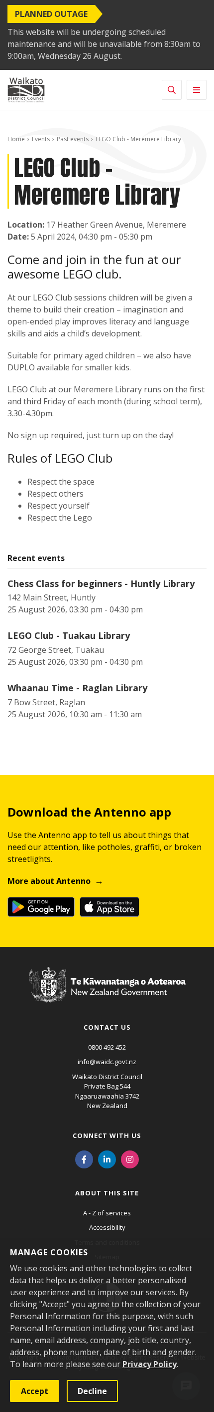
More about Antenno (49, 880)
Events (41, 139)
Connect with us (107, 1135)
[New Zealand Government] (107, 994)
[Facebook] (84, 1158)
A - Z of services (107, 1212)
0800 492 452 (107, 1047)
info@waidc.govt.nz (107, 1061)
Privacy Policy (149, 1364)
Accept (34, 1391)
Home (16, 139)
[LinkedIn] (107, 1158)
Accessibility (107, 1227)
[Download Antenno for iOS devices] (109, 907)
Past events (73, 139)
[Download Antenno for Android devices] (41, 907)
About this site (107, 1192)
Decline (92, 1391)
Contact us (107, 1027)
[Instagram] (130, 1158)
